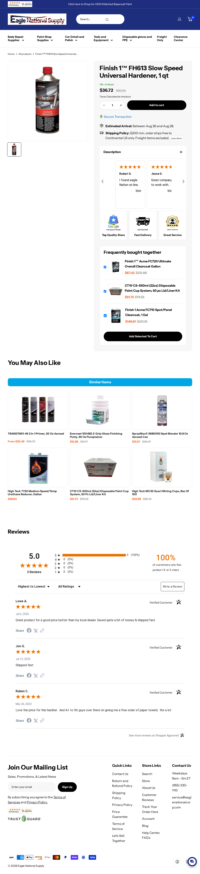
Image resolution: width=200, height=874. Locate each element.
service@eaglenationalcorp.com (181, 802)
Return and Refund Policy (122, 783)
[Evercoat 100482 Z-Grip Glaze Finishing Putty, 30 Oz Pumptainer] (100, 410)
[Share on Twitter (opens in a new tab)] (35, 630)
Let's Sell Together (118, 838)
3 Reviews (40, 572)
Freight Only (162, 38)
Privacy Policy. (37, 802)
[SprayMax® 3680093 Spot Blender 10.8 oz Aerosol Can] (162, 410)
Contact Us (120, 774)
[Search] (107, 19)
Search (147, 774)
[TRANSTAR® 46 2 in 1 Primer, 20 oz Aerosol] (37, 410)
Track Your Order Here (150, 809)
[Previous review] (102, 182)
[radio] (100, 555)
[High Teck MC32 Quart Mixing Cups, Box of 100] (162, 467)
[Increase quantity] (121, 105)
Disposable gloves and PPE (137, 38)
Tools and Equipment (101, 38)
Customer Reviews (149, 797)
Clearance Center (181, 38)
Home (11, 53)
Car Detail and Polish (74, 38)
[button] (143, 152)
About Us (148, 788)
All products (24, 53)
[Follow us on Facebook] (177, 861)
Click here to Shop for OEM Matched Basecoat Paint (100, 4)
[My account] (179, 19)
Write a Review (172, 586)
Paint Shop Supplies (44, 38)
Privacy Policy (122, 805)
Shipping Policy (118, 795)
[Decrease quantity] (104, 105)
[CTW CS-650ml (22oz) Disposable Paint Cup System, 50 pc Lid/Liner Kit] (100, 467)
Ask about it (183, 852)
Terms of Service (118, 826)
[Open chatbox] (192, 861)
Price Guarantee (120, 814)
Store (146, 781)
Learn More (176, 138)
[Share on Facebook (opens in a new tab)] (29, 631)
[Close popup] (193, 818)
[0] (190, 19)
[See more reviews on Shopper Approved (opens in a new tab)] (42, 630)
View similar (161, 852)
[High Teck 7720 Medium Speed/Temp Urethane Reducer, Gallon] (37, 467)
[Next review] (183, 182)
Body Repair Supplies (16, 38)
